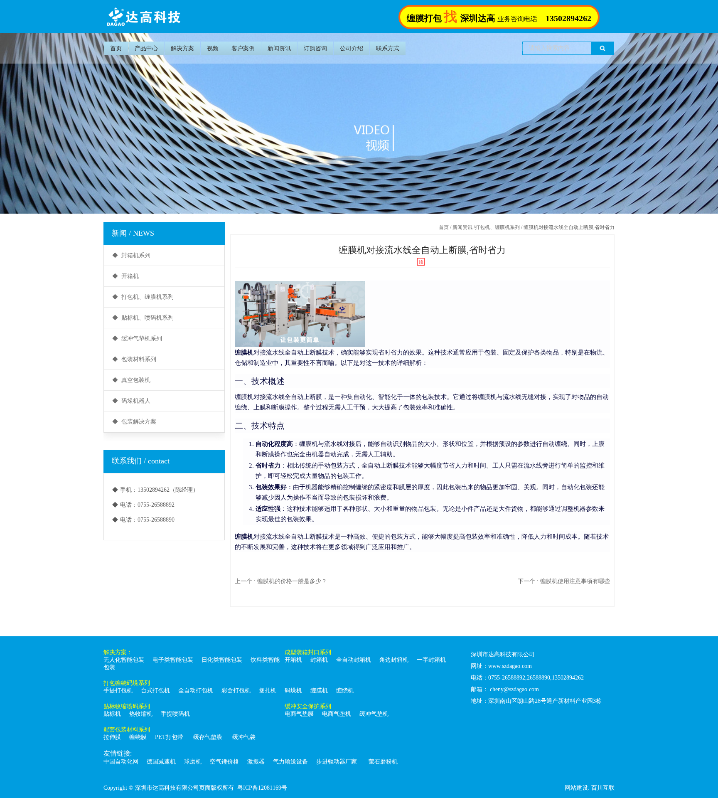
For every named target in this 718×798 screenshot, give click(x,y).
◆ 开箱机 (125, 276)
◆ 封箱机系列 (131, 255)
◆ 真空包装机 (131, 380)
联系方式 (387, 48)
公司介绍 (351, 48)
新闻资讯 (279, 48)
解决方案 (182, 48)
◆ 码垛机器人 (131, 401)
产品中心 (146, 48)
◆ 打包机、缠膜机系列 (143, 297)
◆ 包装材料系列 (134, 359)
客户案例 (243, 48)
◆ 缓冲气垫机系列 (137, 338)
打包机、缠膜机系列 (497, 227)
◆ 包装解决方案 (134, 422)
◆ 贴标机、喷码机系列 (143, 318)
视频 (213, 48)
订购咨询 (315, 48)
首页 (116, 48)
